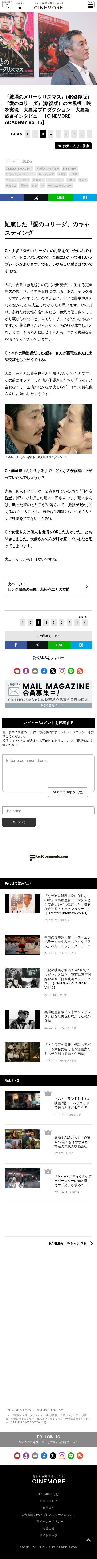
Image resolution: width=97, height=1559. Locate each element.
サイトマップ (48, 1535)
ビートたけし (55, 180)
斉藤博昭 (74, 1192)
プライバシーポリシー (48, 1521)
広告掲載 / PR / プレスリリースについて (48, 1514)
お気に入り (19, 5)
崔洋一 (24, 185)
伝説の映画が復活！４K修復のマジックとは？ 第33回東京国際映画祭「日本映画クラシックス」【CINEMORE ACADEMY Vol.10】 (67, 978)
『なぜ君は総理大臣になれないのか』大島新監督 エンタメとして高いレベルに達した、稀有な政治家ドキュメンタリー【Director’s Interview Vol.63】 (67, 904)
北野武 (71, 180)
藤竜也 (83, 180)
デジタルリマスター (60, 185)
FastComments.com (51, 856)
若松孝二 (11, 185)
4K (42, 185)
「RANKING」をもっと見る (66, 1243)
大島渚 (62, 174)
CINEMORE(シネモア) (18, 1410)
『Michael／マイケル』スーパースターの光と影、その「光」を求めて (73, 1180)
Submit (19, 822)
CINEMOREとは (48, 1494)
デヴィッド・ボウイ (17, 180)
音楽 (34, 185)
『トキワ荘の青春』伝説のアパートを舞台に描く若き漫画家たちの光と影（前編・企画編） (67, 1049)
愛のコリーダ (46, 174)
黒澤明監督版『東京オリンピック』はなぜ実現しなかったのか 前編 (68, 1016)
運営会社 (48, 1528)
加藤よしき (75, 1114)
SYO (71, 1153)
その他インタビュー (47, 168)
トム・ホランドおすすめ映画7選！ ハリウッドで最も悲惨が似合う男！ (72, 1103)
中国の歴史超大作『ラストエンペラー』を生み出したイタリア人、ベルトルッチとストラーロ (67, 941)
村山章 (63, 995)
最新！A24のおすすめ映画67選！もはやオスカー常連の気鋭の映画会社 (72, 1142)
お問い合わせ (48, 1501)
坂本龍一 (38, 180)
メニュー (91, 4)
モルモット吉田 (68, 953)
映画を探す (7, 4)
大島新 (73, 174)
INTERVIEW (70, 168)
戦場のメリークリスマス (20, 174)
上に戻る (88, 1540)
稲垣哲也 (26, 161)
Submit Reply (64, 792)
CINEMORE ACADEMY (19, 168)
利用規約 (8, 732)
